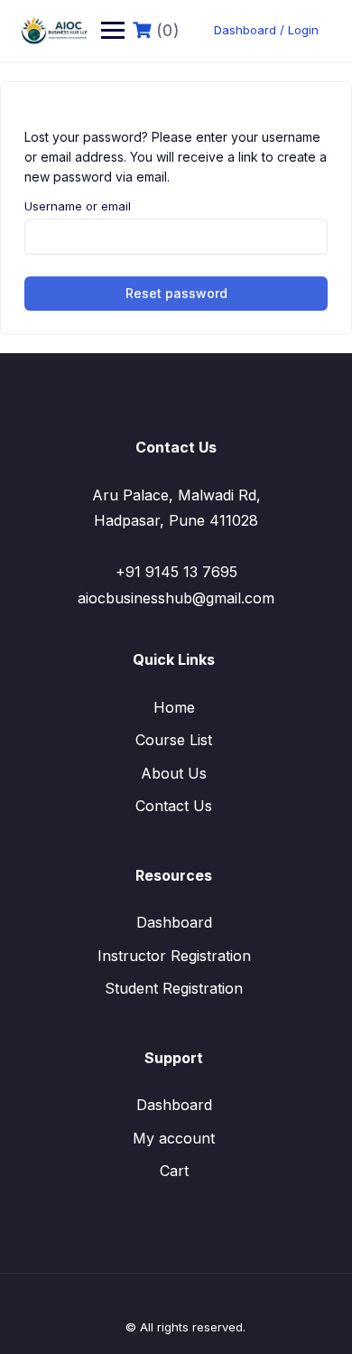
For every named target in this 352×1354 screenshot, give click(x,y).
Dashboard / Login (266, 30)
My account (174, 1138)
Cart (174, 1171)
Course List (173, 740)
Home (174, 707)
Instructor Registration (174, 956)
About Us (174, 773)
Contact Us (173, 806)
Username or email (77, 206)
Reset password (176, 293)
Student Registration (174, 988)
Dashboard (174, 922)
